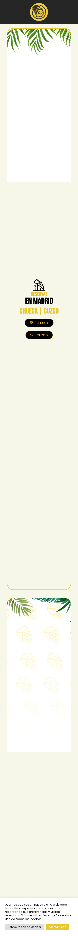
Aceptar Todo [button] (57, 927)
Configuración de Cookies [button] (24, 927)
